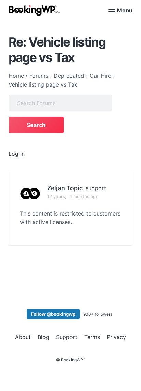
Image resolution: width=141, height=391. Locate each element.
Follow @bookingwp (53, 314)
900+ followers (97, 314)
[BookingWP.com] (34, 10)
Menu (124, 10)
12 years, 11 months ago (73, 196)
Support (66, 337)
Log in (17, 153)
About (23, 337)
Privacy (116, 337)
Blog (43, 337)
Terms (92, 337)
